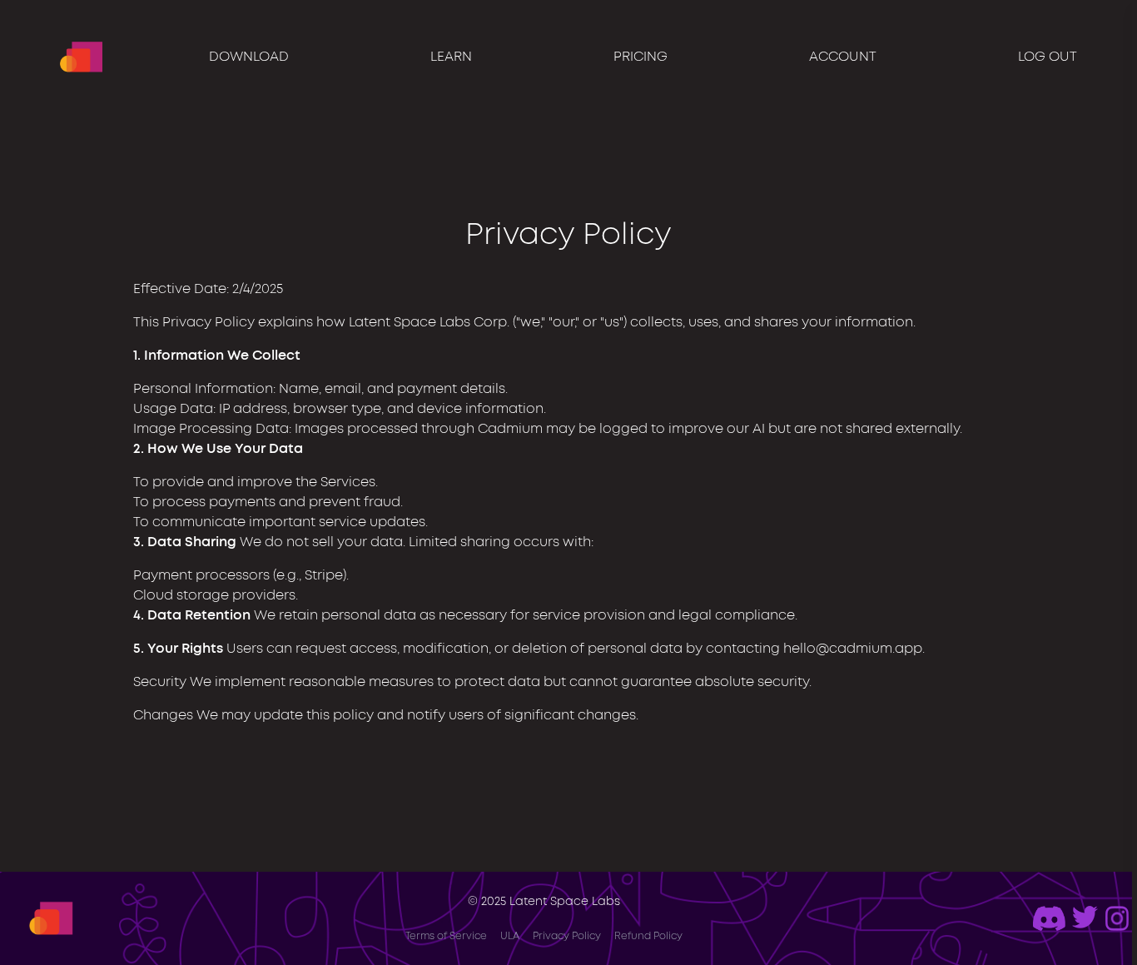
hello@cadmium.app (852, 648)
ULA (509, 937)
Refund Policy (648, 937)
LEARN (451, 56)
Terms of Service (446, 937)
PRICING (640, 56)
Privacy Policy (567, 937)
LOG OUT (1047, 56)
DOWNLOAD (249, 56)
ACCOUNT (842, 56)
